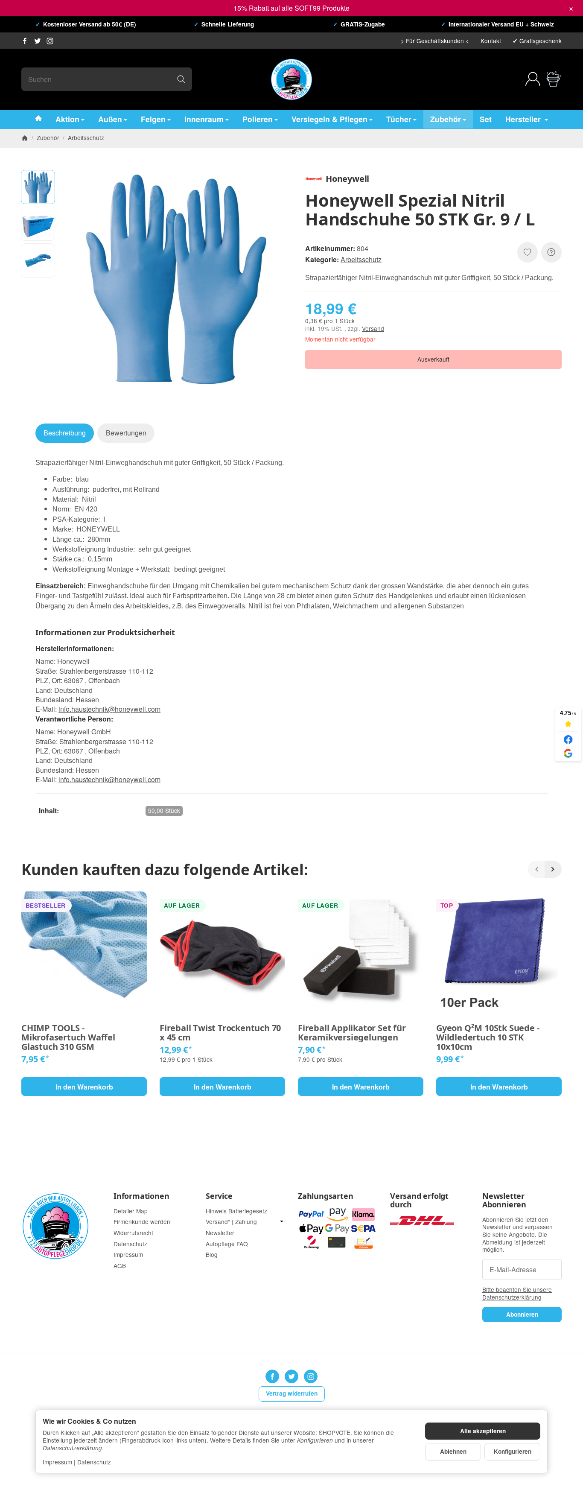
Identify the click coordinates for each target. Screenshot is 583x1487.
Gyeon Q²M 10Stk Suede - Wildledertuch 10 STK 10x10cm (487, 1037)
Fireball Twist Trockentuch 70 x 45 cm (220, 1032)
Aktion (67, 118)
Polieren (257, 118)
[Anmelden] (533, 79)
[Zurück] (536, 869)
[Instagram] (50, 41)
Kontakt (491, 40)
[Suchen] (181, 79)
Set (486, 118)
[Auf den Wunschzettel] (527, 252)
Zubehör (445, 118)
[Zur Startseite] (291, 79)
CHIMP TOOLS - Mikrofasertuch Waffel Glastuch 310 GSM (68, 1037)
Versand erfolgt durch (419, 1200)
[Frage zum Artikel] (551, 252)
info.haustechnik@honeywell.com (109, 709)
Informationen (141, 1196)
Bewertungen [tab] (126, 433)
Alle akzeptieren (483, 1431)
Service (219, 1196)
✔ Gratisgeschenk (537, 40)
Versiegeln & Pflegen (329, 118)
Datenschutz (94, 1462)
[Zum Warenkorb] (554, 79)
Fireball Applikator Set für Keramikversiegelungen (352, 1032)
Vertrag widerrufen (292, 1393)
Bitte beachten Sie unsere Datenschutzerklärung (517, 1293)
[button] (38, 187)
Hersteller (524, 118)
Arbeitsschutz (361, 259)
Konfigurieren (512, 1451)
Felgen (153, 118)
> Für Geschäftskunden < (435, 40)
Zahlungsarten (325, 1196)
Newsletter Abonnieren (504, 1200)
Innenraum (204, 118)
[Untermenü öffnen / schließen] (281, 1221)
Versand (373, 328)
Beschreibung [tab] (65, 433)
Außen (110, 118)
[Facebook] (24, 41)
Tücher (398, 118)
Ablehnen (453, 1451)
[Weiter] (553, 869)
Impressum (57, 1462)
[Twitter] (37, 41)
